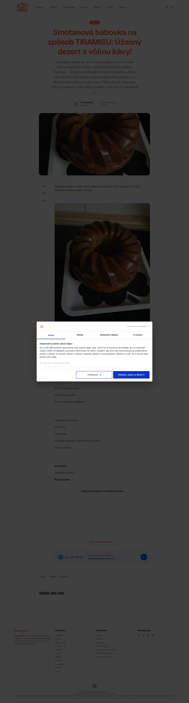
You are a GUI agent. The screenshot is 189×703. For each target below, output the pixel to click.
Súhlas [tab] (51, 335)
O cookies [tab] (137, 335)
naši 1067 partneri (53, 348)
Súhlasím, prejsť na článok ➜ (131, 375)
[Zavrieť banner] (138, 326)
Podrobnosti (93, 375)
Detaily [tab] (80, 335)
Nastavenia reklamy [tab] (109, 335)
